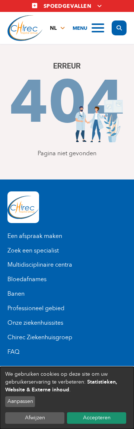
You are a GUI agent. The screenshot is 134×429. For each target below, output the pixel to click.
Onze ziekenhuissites (35, 322)
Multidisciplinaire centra (39, 264)
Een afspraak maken (34, 235)
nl (53, 28)
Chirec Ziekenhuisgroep (39, 337)
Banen (16, 293)
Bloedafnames (27, 279)
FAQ (13, 351)
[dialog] (67, 398)
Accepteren (97, 417)
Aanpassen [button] (20, 401)
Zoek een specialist (33, 250)
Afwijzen (35, 417)
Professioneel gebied (35, 308)
